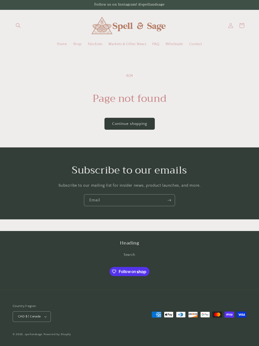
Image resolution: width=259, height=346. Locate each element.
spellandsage (33, 334)
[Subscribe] (169, 200)
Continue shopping (129, 124)
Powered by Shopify (57, 334)
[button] (18, 25)
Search (129, 255)
